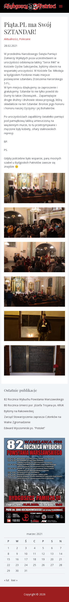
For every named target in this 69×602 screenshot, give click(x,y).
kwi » (14, 580)
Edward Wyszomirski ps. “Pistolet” (24, 428)
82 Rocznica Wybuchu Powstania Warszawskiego (34, 399)
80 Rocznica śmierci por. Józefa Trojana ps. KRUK (34, 405)
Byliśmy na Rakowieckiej (19, 411)
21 (60, 559)
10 (25, 553)
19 (43, 559)
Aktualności (11, 39)
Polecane (24, 39)
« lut (6, 580)
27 (51, 565)
